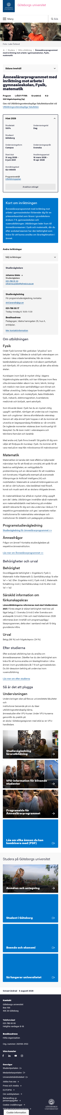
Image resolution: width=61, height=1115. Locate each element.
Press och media (11, 1085)
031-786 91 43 (12, 281)
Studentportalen (12, 1067)
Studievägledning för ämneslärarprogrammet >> (27, 530)
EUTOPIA (7, 1089)
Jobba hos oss (10, 1081)
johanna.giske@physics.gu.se (20, 283)
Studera (11, 50)
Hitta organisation (11, 1037)
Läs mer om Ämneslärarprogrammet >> (23, 552)
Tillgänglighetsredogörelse (16, 1108)
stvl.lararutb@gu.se (15, 302)
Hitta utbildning (25, 50)
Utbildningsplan (13, 179)
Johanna (13, 275)
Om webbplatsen (11, 1093)
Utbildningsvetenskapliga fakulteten (21, 106)
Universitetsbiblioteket (15, 1076)
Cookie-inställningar (13, 1104)
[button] (24, 19)
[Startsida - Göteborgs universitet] (51, 1104)
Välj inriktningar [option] (13, 257)
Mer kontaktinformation (17, 330)
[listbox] (30, 257)
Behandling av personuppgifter (11, 1099)
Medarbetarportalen (14, 1072)
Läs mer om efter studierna (16, 678)
